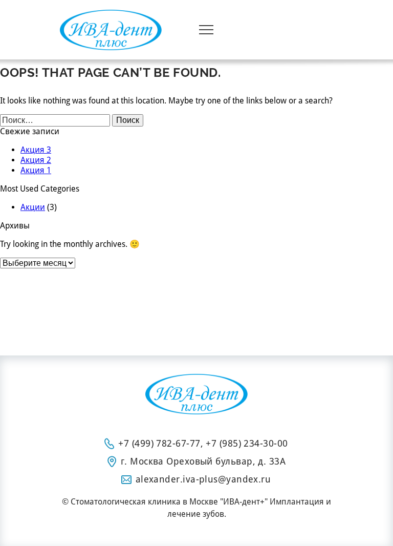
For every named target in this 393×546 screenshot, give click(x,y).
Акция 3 (35, 150)
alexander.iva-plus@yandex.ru (203, 479)
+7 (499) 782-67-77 (159, 443)
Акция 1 (35, 170)
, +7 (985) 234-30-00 (244, 443)
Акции (32, 207)
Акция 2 (35, 160)
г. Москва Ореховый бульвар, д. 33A (203, 461)
